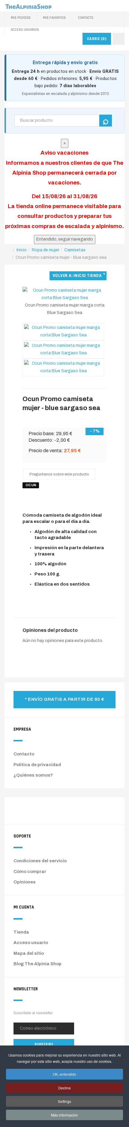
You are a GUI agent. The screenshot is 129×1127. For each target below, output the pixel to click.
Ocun (31, 485)
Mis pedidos (21, 18)
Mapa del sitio (29, 953)
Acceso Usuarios (25, 29)
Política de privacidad (37, 764)
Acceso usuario (31, 942)
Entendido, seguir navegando (64, 239)
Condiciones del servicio (40, 860)
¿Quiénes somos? (33, 775)
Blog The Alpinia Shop (38, 963)
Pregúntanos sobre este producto (59, 474)
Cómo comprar (30, 871)
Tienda (21, 932)
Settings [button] (64, 1101)
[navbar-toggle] (118, 39)
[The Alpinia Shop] (28, 6)
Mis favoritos (54, 18)
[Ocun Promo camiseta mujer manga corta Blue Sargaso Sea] (64, 294)
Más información (64, 1114)
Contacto (85, 18)
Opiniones (25, 882)
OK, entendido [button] (64, 1074)
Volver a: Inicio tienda (77, 275)
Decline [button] (64, 1087)
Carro (97, 38)
